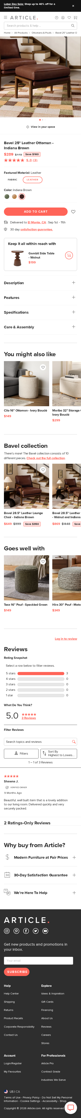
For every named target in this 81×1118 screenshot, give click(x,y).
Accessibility (49, 1101)
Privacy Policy (31, 1097)
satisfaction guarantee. (36, 229)
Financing (47, 1010)
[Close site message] (73, 6)
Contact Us (11, 1035)
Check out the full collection (46, 458)
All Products (21, 33)
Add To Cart (36, 211)
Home (7, 33)
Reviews (46, 1026)
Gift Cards (47, 1002)
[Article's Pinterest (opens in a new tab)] (16, 931)
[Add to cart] (69, 255)
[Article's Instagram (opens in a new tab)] (7, 931)
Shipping (9, 1002)
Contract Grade (50, 1071)
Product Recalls (13, 1018)
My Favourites (12, 1071)
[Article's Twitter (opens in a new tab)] (36, 931)
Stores (45, 1043)
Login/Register (13, 1063)
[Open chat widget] (70, 1108)
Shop (63, 1101)
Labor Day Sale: (14, 4)
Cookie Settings (30, 1101)
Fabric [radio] (12, 180)
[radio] (7, 196)
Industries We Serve (53, 1080)
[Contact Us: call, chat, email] (56, 17)
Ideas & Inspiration (52, 993)
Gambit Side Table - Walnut (41, 255)
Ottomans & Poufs (42, 33)
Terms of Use (12, 1097)
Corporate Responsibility (19, 1026)
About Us (47, 1018)
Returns (8, 1010)
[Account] (62, 17)
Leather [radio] (32, 180)
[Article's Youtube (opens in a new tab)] (45, 931)
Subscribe (17, 971)
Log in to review (66, 638)
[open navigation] (7, 17)
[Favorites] (69, 18)
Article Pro (47, 1063)
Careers (46, 1035)
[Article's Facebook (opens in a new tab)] (26, 931)
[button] (56, 17)
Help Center (11, 993)
